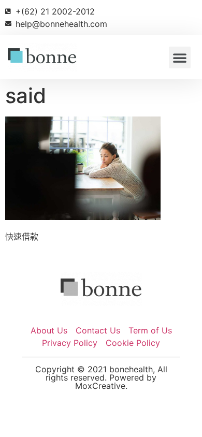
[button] (180, 57)
